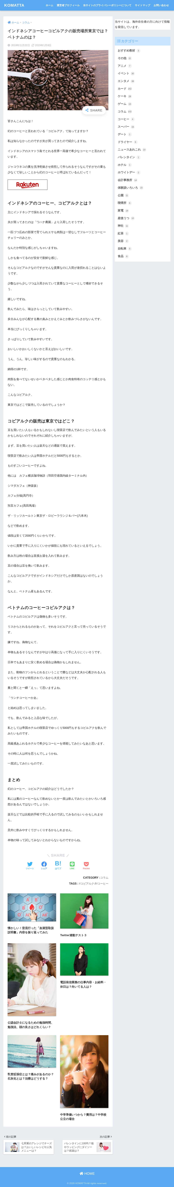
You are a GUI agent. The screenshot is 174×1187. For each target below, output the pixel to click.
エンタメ (126, 81)
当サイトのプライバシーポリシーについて (107, 5)
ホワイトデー (128, 172)
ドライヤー (127, 142)
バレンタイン (128, 157)
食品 (123, 256)
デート (124, 134)
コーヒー (103, 883)
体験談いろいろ (130, 187)
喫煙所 (124, 202)
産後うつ (126, 218)
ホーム (49, 5)
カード (125, 88)
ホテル (124, 164)
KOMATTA (14, 5)
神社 (123, 225)
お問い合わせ (161, 5)
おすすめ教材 (128, 50)
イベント (126, 73)
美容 (123, 241)
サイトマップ (142, 5)
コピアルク (87, 883)
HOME (89, 1173)
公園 (123, 195)
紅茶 (123, 233)
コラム (104, 877)
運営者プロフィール (68, 5)
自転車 (124, 248)
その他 (124, 58)
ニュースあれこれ (131, 149)
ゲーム (124, 103)
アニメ (124, 65)
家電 (123, 210)
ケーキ (124, 96)
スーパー (126, 126)
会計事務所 (127, 180)
